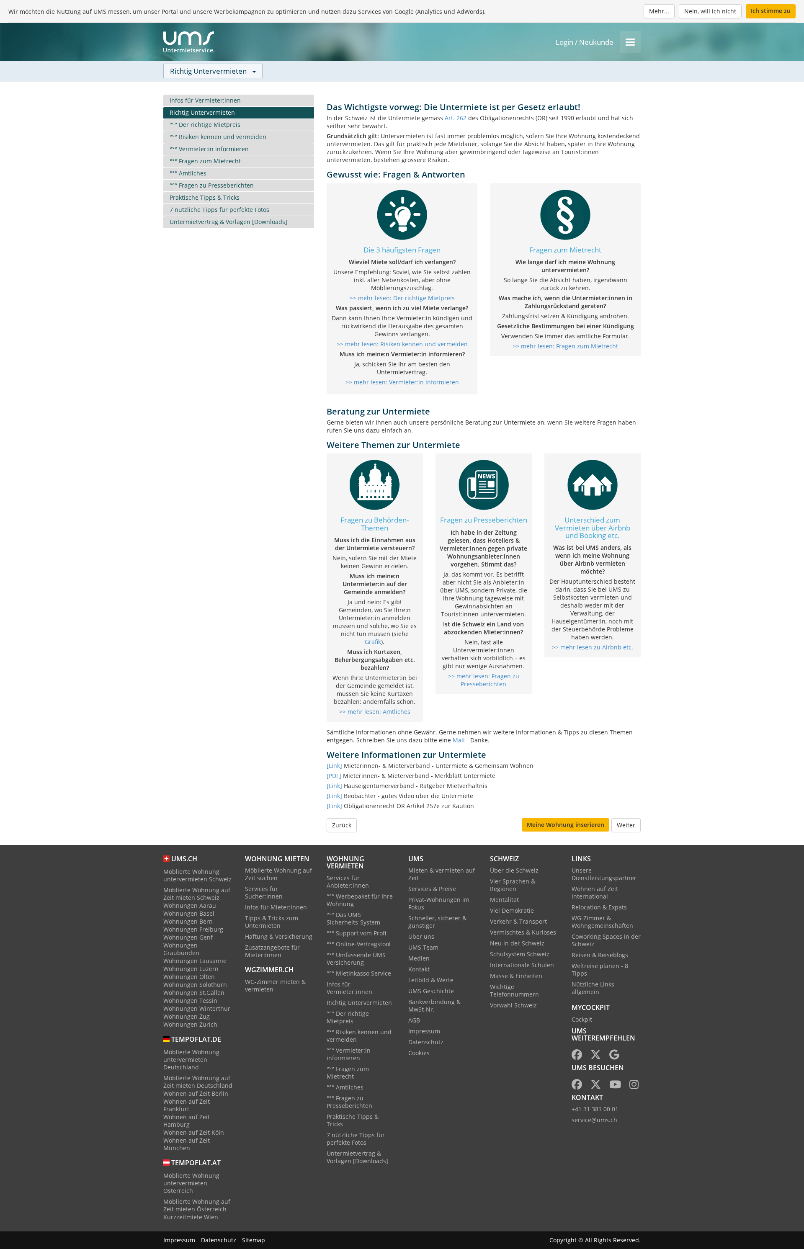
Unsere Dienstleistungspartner (604, 874)
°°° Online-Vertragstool (359, 944)
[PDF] (334, 776)
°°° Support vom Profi (356, 933)
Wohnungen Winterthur (196, 1008)
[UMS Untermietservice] (188, 41)
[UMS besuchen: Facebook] (577, 1086)
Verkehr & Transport (518, 921)
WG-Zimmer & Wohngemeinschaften (602, 922)
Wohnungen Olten (189, 977)
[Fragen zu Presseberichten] (484, 484)
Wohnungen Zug (186, 1016)
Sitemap (253, 1240)
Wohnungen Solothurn (195, 985)
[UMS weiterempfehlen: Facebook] (577, 1056)
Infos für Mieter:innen (276, 907)
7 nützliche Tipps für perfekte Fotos (219, 210)
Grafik (373, 642)
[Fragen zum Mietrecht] (565, 214)
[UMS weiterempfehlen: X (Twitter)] (595, 1056)
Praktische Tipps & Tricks (205, 197)
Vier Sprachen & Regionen (512, 885)
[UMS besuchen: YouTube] (615, 1086)
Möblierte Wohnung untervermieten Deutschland (191, 1059)
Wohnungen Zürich (190, 1024)
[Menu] (630, 42)
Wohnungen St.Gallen (193, 993)
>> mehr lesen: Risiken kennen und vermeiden (402, 344)
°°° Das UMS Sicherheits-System (353, 918)
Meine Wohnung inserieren (565, 825)
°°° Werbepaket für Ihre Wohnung (360, 900)
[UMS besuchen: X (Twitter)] (595, 1086)
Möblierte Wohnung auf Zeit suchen (278, 874)
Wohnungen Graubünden (181, 949)
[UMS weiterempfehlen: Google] (614, 1056)
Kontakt (419, 969)
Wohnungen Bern (188, 921)
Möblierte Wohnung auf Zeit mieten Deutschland (197, 1081)
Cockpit (582, 1019)
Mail (459, 740)
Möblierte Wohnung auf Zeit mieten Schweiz (196, 893)
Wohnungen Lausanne (195, 961)
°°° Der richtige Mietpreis (205, 125)
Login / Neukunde (584, 42)
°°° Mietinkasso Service (359, 973)
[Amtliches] (375, 484)
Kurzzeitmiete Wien (190, 1217)
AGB (414, 1020)
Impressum (424, 1031)
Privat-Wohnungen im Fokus (438, 903)
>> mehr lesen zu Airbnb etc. (592, 647)
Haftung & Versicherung (278, 936)
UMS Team (423, 947)
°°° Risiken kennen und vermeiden (218, 137)
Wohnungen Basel (188, 913)
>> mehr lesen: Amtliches (374, 712)
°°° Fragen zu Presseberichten (212, 185)
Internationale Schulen (522, 965)
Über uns (421, 936)
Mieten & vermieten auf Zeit (441, 874)
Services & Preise (432, 889)
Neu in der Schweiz (517, 943)
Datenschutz (425, 1042)
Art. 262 (455, 118)
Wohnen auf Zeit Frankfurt (186, 1105)
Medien (419, 958)
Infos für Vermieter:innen (205, 100)
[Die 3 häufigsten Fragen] (402, 214)
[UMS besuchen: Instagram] (634, 1086)
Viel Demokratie (512, 910)
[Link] (334, 766)
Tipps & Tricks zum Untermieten (271, 922)
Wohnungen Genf (188, 937)
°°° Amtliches (188, 173)
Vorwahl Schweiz (513, 1005)
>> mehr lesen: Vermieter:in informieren (402, 382)
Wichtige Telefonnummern (514, 990)
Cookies (419, 1053)
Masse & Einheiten (516, 976)
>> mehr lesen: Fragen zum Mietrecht (565, 346)
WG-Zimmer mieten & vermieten (275, 985)
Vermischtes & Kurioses (523, 932)
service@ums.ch (594, 1120)
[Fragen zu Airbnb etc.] (592, 484)
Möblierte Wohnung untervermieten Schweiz (197, 875)
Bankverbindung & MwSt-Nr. (434, 1005)
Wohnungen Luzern (191, 969)
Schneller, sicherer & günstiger (437, 922)
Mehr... (659, 11)
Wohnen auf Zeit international (595, 892)
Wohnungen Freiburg (193, 929)
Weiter (626, 825)
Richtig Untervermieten (202, 112)
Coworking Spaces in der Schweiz (606, 940)
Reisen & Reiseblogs (600, 955)
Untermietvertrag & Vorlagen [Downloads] (228, 222)
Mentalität (504, 900)
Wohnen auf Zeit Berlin (195, 1093)
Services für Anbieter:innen (348, 881)
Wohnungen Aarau (189, 905)
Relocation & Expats (599, 907)
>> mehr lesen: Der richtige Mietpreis (402, 298)
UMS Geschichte (431, 991)
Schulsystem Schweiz (519, 954)
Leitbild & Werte (431, 980)
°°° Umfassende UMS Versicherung (356, 958)
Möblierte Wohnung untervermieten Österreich (191, 1183)
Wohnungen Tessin (190, 1000)
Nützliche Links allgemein (593, 988)
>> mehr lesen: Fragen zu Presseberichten (483, 680)
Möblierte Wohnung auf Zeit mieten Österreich (196, 1205)
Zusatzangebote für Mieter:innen (272, 951)
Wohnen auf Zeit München (186, 1144)
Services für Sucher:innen (264, 892)
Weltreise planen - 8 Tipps (600, 969)
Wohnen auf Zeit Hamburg (186, 1120)
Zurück (341, 825)
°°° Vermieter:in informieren (209, 149)
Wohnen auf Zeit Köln (193, 1132)
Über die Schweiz (514, 870)
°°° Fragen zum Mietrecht (205, 161)
